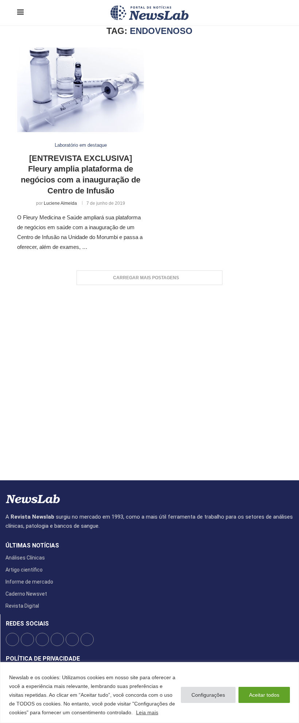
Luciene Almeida (60, 203)
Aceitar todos (264, 695)
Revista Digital (22, 605)
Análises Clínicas (25, 557)
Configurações (208, 695)
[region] (149, 692)
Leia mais (147, 712)
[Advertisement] (149, 379)
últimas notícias (32, 546)
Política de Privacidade (43, 659)
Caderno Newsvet (26, 593)
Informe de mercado (29, 581)
